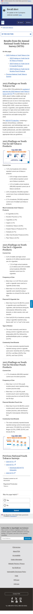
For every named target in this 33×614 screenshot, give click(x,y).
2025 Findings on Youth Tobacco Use (17, 55)
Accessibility (16, 555)
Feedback (31, 304)
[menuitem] (16, 480)
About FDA (16, 551)
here (20, 15)
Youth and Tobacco (7, 27)
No (7, 505)
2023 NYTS (10, 464)
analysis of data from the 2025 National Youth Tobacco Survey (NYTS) (16, 91)
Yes (8, 500)
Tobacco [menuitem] (6, 486)
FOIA (16, 576)
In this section (7, 34)
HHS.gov (16, 580)
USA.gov (16, 584)
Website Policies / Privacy (16, 563)
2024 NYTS (10, 461)
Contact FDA (16, 593)
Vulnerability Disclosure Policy (16, 572)
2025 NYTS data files (12, 120)
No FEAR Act (16, 568)
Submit (16, 510)
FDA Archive (16, 547)
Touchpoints (13, 516)
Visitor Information (16, 559)
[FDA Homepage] (2, 22)
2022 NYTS (10, 473)
